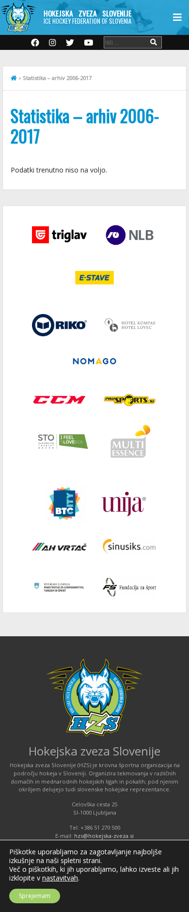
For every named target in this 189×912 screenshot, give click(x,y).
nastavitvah (60, 878)
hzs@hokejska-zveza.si (104, 835)
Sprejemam (34, 896)
